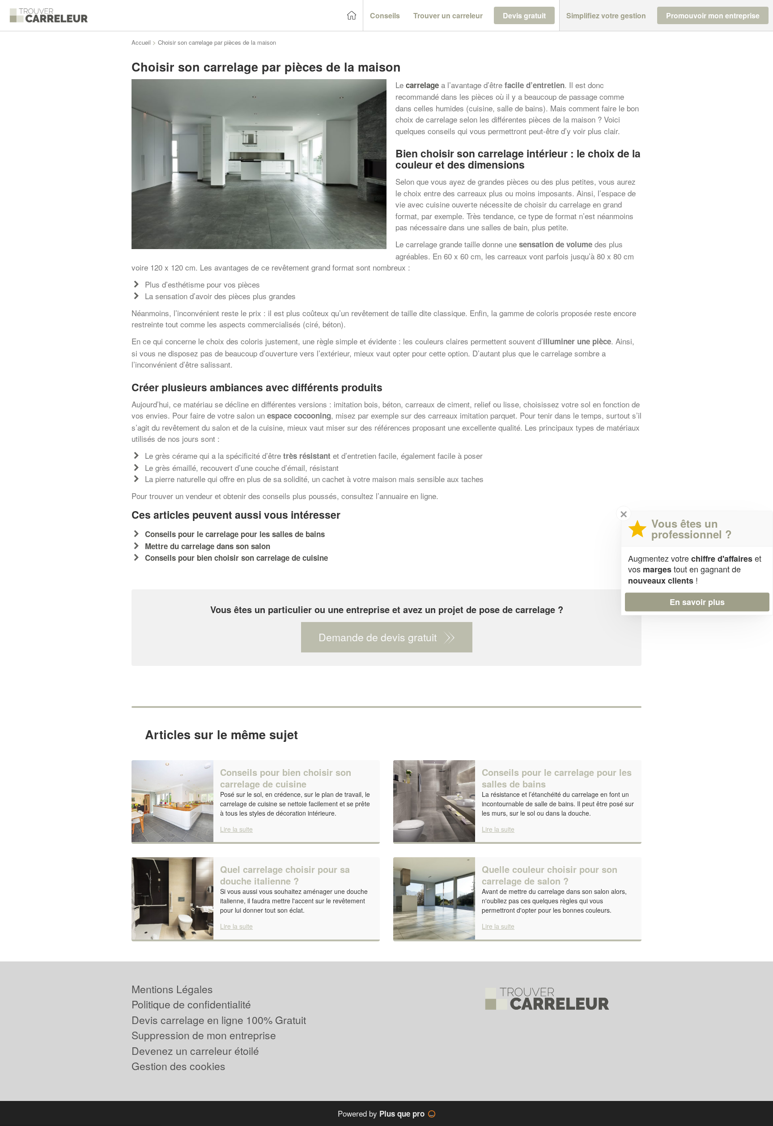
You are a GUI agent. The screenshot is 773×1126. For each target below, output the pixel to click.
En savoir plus (697, 602)
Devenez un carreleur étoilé (195, 1050)
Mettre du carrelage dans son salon (207, 546)
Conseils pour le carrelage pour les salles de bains (235, 534)
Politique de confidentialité (191, 1004)
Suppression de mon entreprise (204, 1035)
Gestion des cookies (178, 1065)
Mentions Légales (172, 989)
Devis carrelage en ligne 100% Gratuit (219, 1019)
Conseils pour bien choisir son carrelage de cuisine (236, 557)
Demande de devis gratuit (378, 637)
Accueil (141, 42)
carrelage (422, 85)
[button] (385, 15)
